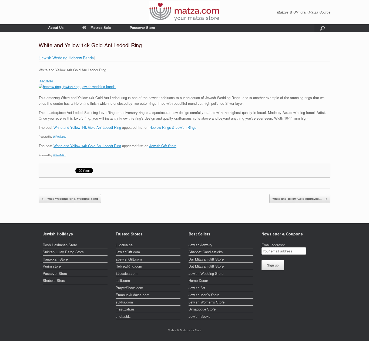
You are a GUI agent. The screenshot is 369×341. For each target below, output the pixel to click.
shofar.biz (123, 316)
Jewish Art (197, 287)
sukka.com (124, 302)
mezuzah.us (125, 309)
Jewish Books (199, 316)
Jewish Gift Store (162, 145)
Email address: (273, 244)
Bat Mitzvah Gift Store (206, 266)
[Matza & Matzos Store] (184, 12)
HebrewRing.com (129, 266)
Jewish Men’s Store (204, 294)
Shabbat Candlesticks (206, 251)
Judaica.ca (124, 244)
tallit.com (123, 280)
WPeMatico (59, 137)
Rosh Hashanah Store (60, 244)
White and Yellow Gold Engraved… (299, 199)
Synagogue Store (202, 309)
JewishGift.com (128, 251)
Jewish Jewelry (200, 244)
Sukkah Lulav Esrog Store (63, 251)
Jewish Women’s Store (206, 302)
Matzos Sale (100, 27)
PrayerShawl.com (129, 287)
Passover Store (142, 27)
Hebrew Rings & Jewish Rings (172, 127)
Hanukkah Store (55, 259)
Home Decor (198, 280)
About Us (55, 27)
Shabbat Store (54, 280)
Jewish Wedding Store (206, 273)
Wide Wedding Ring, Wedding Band (70, 199)
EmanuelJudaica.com (132, 294)
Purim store (52, 266)
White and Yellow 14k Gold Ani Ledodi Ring (87, 127)
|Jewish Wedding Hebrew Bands (66, 57)
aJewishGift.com (129, 259)
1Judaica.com (126, 273)
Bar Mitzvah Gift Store (206, 259)
